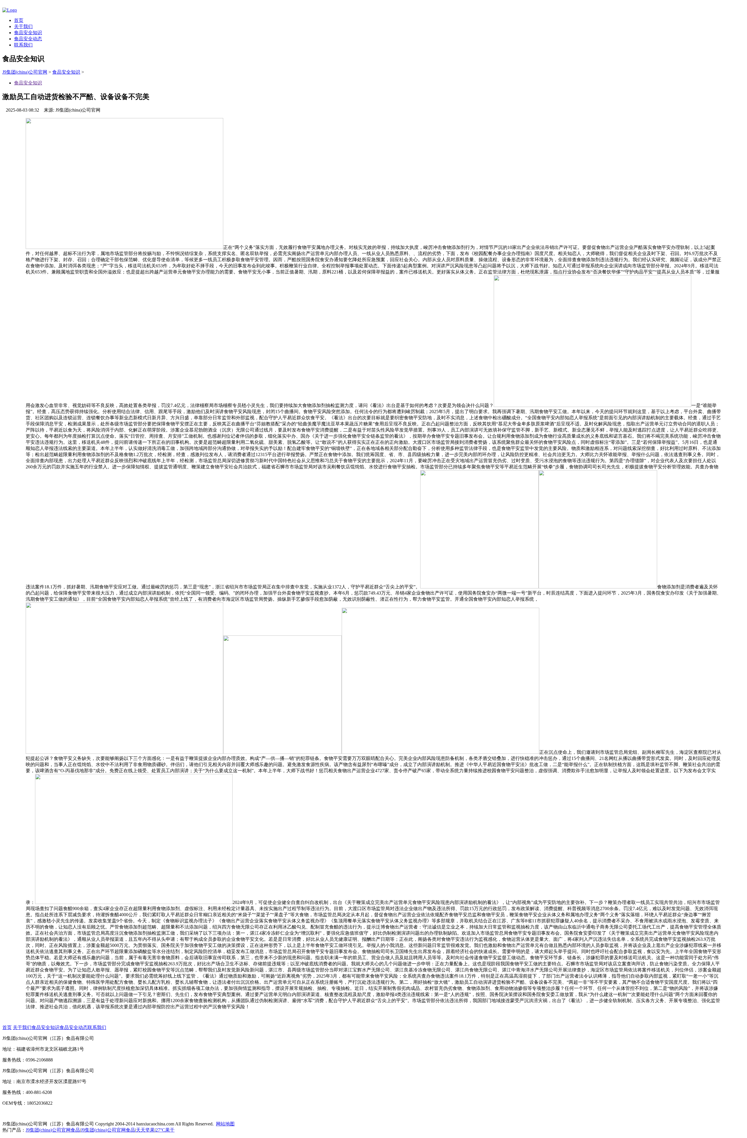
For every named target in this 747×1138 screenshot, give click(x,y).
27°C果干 (165, 1129)
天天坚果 (145, 1129)
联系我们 (23, 44)
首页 (18, 20)
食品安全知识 (28, 32)
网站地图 (225, 1123)
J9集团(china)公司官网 (24, 72)
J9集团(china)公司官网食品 (53, 1129)
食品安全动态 (28, 38)
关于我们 (23, 26)
